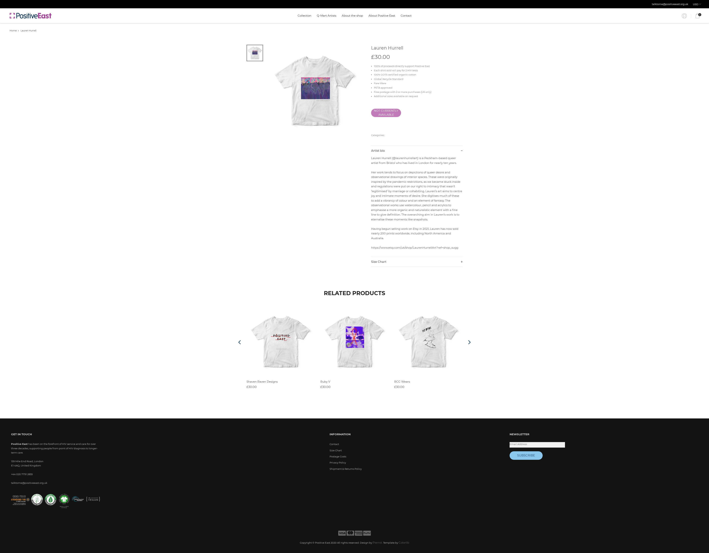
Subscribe (526, 455)
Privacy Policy (338, 462)
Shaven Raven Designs (262, 381)
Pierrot (377, 542)
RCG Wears (402, 381)
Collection (304, 15)
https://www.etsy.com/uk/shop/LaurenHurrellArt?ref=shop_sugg (414, 247)
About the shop (352, 15)
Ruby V (325, 381)
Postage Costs (338, 456)
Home (13, 30)
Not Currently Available (386, 113)
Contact (406, 15)
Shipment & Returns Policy (346, 468)
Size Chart (336, 450)
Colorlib (404, 542)
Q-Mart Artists (326, 15)
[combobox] (697, 4)
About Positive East (382, 15)
